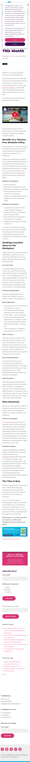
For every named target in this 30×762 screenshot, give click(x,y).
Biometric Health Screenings (14, 668)
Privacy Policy (5, 757)
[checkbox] (16, 589)
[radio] (16, 587)
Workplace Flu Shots (12, 666)
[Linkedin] (11, 749)
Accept (15, 40)
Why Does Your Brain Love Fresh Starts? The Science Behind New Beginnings (14, 631)
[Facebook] (2, 749)
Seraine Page (13, 56)
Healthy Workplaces (13, 539)
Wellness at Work (11, 664)
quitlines (5, 389)
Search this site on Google (10, 606)
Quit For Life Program (12, 422)
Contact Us (14, 757)
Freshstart (5, 457)
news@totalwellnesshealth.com (11, 704)
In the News (9, 671)
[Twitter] (6, 749)
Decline (15, 44)
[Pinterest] (20, 749)
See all (4, 674)
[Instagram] (15, 749)
